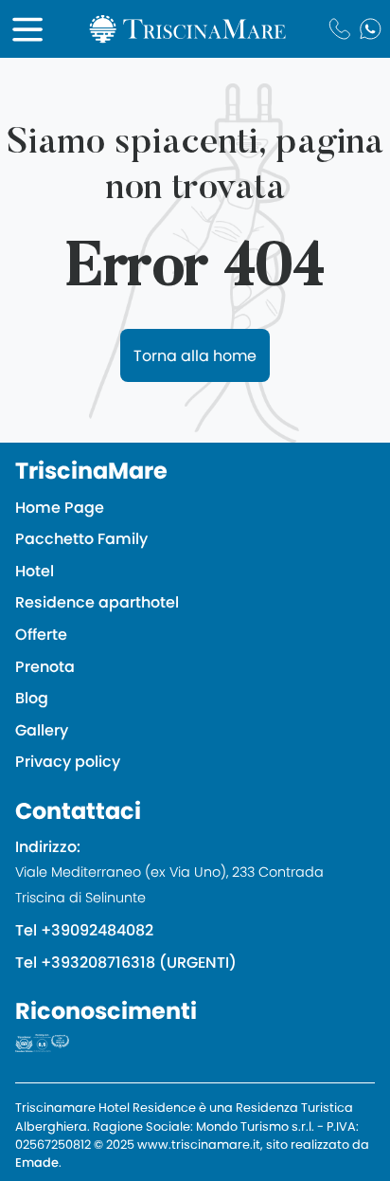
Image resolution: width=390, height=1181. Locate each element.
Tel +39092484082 (84, 930)
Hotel (34, 571)
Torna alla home (195, 356)
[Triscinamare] (187, 29)
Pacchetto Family (81, 539)
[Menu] (27, 29)
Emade (37, 1162)
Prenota (45, 667)
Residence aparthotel (97, 602)
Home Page (59, 507)
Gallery (41, 730)
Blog (31, 698)
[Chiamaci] (339, 29)
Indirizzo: (169, 871)
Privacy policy (67, 761)
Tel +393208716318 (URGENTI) (126, 962)
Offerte (41, 634)
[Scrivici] (370, 29)
